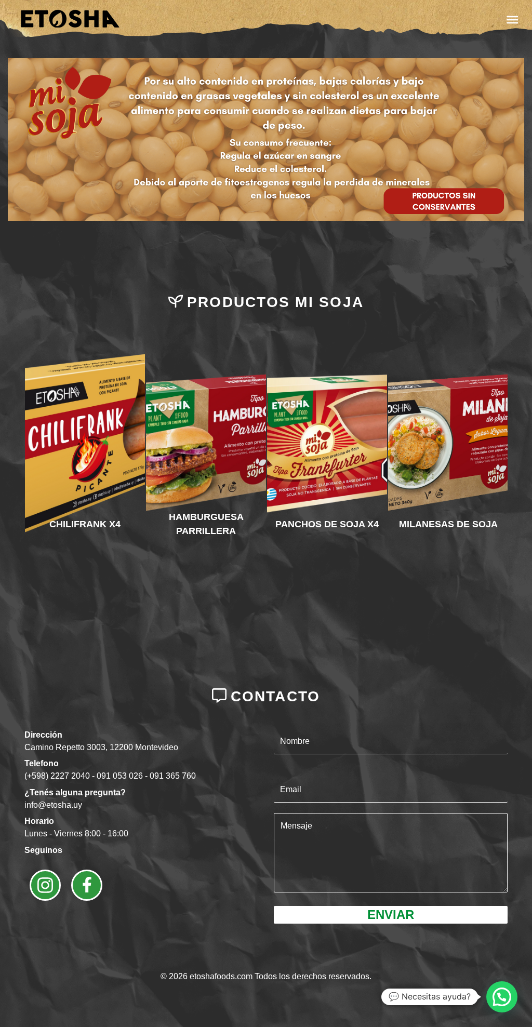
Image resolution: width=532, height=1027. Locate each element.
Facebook (86, 885)
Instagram (45, 885)
